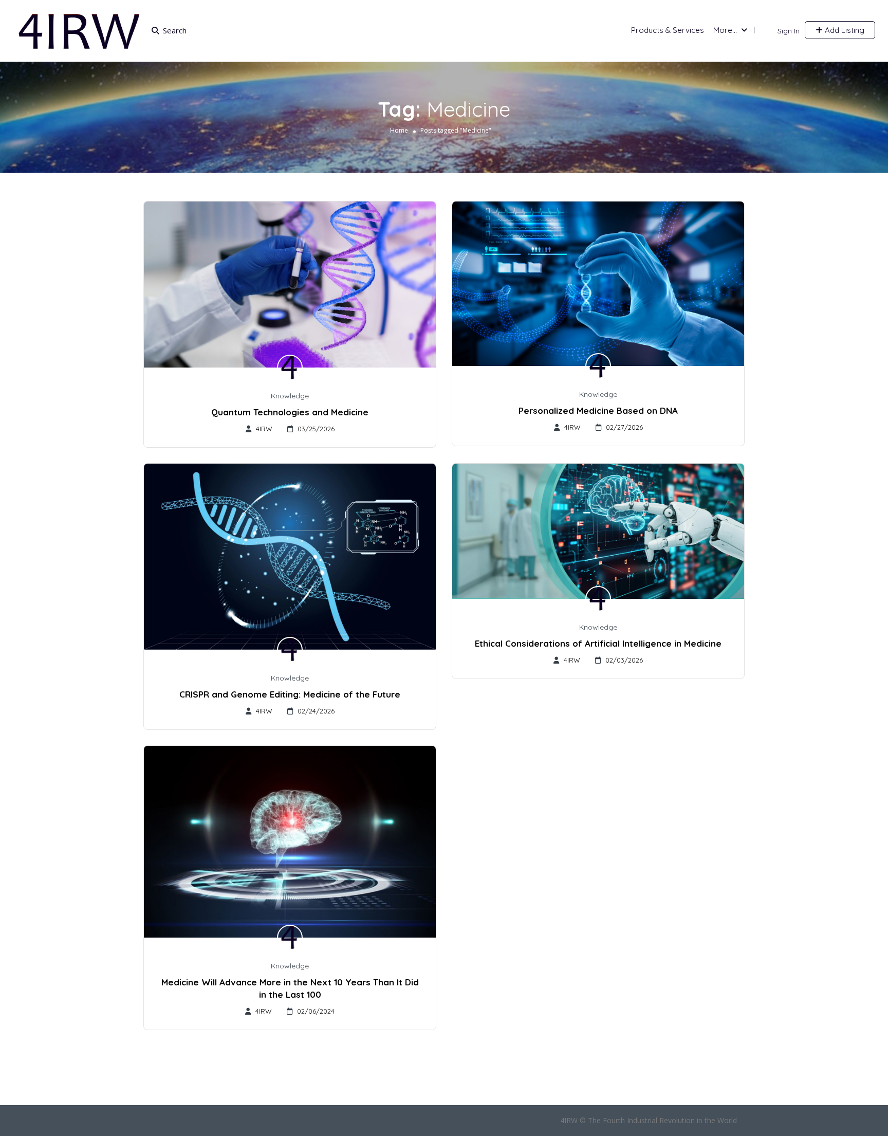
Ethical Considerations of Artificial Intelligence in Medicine (598, 643)
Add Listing (843, 30)
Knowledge (290, 395)
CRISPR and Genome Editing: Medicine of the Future (289, 694)
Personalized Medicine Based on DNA (598, 410)
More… (725, 30)
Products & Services (667, 30)
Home (399, 130)
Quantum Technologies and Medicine (289, 412)
